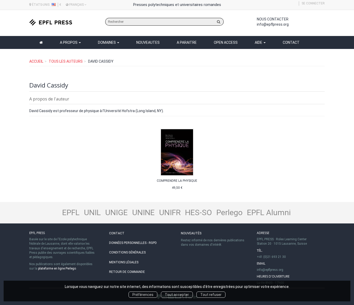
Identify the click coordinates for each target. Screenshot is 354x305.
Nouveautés (191, 233)
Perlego (229, 212)
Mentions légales (123, 262)
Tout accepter (177, 295)
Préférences (142, 295)
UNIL (92, 212)
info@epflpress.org (273, 24)
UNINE (143, 212)
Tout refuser (211, 295)
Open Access (226, 42)
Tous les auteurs (66, 61)
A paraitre (187, 42)
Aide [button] (259, 42)
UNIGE (116, 212)
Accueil (36, 61)
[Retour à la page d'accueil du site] (50, 22)
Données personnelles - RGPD (133, 243)
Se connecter (313, 3)
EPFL (71, 212)
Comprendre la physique (177, 181)
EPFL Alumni (269, 212)
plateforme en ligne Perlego (57, 268)
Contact (291, 42)
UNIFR (170, 212)
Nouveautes (148, 42)
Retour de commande (127, 272)
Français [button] (76, 4)
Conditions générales (127, 252)
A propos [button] (69, 42)
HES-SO (198, 212)
